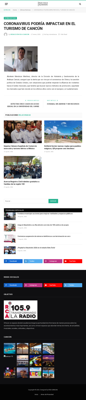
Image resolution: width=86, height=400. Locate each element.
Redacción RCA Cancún (20, 34)
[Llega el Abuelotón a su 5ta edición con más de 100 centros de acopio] (10, 227)
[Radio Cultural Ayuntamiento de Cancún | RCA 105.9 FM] (43, 4)
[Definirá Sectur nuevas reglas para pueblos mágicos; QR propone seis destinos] (63, 131)
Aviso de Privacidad (47, 394)
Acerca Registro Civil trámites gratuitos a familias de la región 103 (21, 183)
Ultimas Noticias (10, 18)
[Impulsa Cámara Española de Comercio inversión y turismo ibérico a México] (23, 131)
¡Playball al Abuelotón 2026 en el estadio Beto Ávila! (36, 248)
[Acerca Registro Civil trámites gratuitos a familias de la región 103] (23, 167)
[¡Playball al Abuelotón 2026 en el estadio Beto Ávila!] (10, 250)
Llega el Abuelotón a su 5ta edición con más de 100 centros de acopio (43, 225)
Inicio (36, 394)
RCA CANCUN (53, 390)
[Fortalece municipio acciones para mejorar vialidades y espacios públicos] (10, 216)
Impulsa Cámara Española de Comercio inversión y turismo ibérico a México (20, 147)
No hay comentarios (50, 34)
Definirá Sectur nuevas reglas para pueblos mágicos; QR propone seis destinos (62, 147)
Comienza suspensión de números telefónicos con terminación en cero (44, 236)
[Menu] (6, 4)
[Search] (80, 4)
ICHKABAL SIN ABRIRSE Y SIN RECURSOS (63, 104)
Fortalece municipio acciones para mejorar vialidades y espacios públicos (45, 214)
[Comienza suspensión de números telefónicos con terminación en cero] (10, 239)
